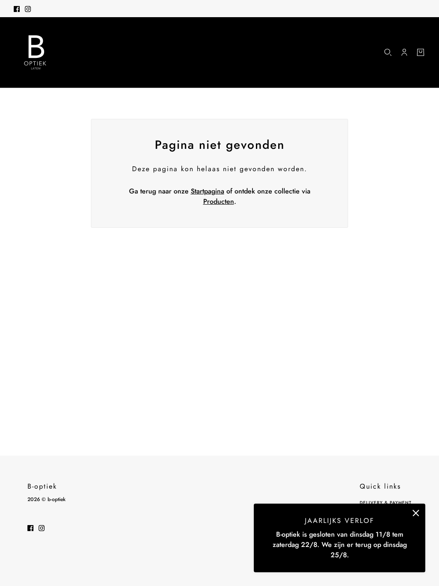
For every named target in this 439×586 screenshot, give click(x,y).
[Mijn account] (404, 52)
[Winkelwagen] (420, 52)
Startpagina (207, 191)
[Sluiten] (416, 513)
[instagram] (27, 8)
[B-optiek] (35, 52)
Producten (218, 201)
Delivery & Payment (386, 502)
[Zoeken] (388, 52)
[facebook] (16, 8)
